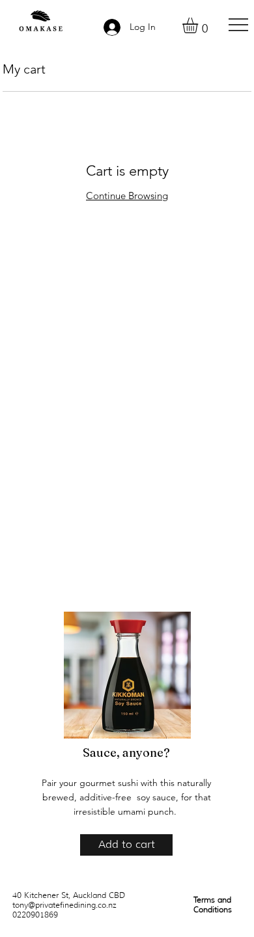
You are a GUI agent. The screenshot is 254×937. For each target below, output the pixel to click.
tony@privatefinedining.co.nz (64, 905)
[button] (199, 25)
